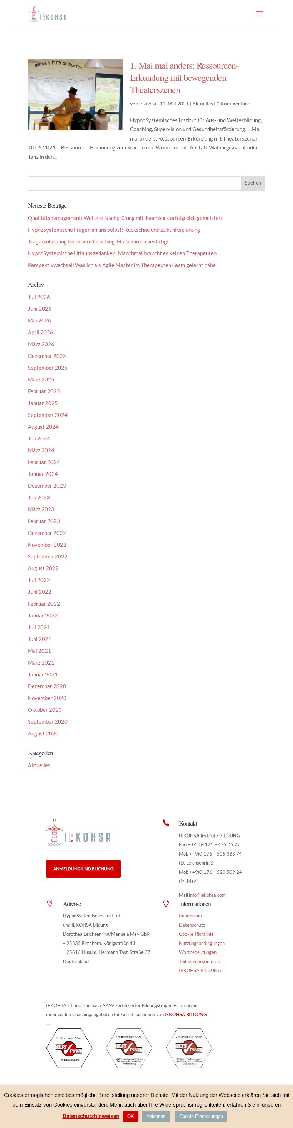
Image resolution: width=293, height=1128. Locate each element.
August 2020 (43, 733)
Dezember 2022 (47, 532)
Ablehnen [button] (155, 1116)
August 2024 (43, 426)
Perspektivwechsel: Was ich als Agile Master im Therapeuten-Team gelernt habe (122, 265)
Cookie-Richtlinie (196, 934)
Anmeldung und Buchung (83, 868)
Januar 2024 (43, 474)
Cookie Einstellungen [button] (201, 1116)
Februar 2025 (44, 391)
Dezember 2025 (47, 356)
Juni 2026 (39, 308)
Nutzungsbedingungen (202, 943)
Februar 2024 (44, 462)
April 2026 (40, 332)
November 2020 (47, 698)
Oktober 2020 (45, 709)
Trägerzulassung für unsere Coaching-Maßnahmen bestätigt (98, 241)
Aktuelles (202, 103)
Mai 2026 (39, 320)
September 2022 (48, 556)
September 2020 (48, 721)
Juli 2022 (39, 580)
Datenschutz (192, 925)
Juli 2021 (39, 627)
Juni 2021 (39, 639)
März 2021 (41, 662)
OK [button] (130, 1116)
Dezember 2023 (47, 485)
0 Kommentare (233, 103)
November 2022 (47, 544)
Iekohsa (147, 103)
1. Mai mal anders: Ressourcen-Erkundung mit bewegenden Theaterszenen (184, 77)
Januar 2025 (43, 403)
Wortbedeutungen (198, 952)
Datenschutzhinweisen (91, 1116)
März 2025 (41, 379)
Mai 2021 (39, 650)
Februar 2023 (44, 521)
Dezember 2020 (47, 686)
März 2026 (41, 344)
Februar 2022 (44, 603)
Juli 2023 (39, 497)
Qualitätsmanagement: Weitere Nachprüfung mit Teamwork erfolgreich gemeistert (125, 218)
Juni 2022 (39, 591)
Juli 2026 (39, 297)
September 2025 (48, 367)
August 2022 (43, 568)
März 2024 (41, 450)
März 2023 (41, 509)
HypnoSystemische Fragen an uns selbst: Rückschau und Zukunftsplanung (114, 229)
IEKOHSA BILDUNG (200, 970)
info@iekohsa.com (207, 895)
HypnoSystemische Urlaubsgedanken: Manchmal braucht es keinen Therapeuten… (124, 253)
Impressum (190, 915)
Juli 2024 (39, 438)
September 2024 (48, 415)
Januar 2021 (43, 674)
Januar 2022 (43, 615)
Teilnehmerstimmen (199, 961)
